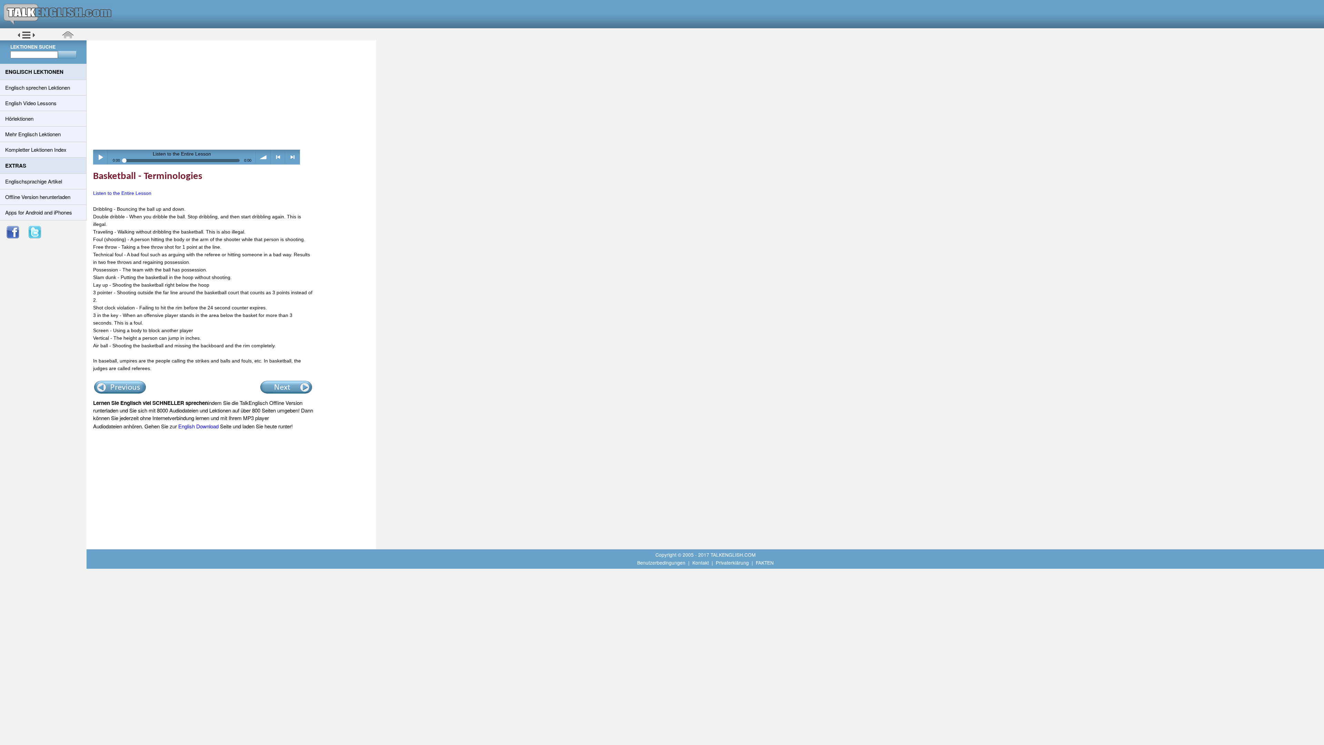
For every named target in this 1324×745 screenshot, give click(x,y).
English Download (198, 426)
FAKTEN (765, 562)
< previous (278, 157)
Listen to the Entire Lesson (122, 193)
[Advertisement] (233, 95)
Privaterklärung (732, 562)
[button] (26, 37)
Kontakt (700, 562)
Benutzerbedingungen (661, 562)
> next (292, 157)
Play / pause (100, 157)
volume (263, 157)
